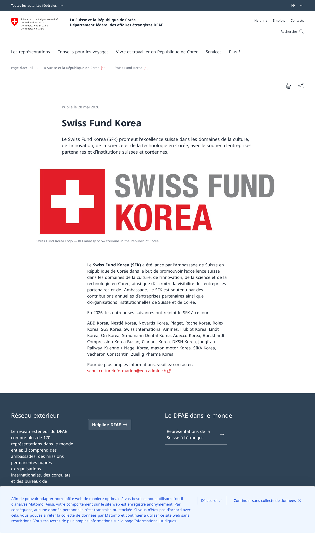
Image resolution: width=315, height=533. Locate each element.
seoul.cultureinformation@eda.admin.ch (126, 370)
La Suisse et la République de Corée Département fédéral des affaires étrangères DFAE (116, 22)
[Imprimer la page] (289, 85)
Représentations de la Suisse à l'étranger (188, 434)
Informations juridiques (155, 520)
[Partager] (301, 85)
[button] (30, 51)
